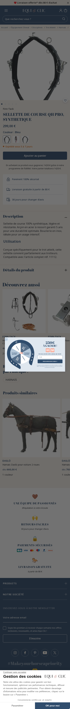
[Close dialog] (6, 339)
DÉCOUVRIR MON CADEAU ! (50, 361)
